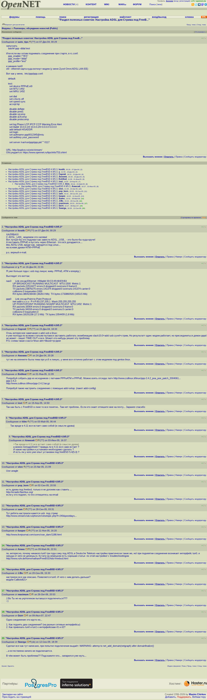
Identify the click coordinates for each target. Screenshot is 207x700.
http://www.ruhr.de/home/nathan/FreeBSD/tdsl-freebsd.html (37, 558)
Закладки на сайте (12, 694)
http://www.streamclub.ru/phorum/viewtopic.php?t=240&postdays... (41, 516)
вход (176, 1)
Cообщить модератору (195, 157)
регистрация (185, 1)
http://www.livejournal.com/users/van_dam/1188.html (34, 534)
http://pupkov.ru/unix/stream (27, 150)
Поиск (152, 4)
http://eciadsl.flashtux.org (19, 492)
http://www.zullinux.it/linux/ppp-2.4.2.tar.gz (28, 383)
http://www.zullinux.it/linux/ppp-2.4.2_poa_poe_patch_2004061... (147, 378)
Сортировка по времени (191, 218)
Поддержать (184, 697)
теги (159, 4)
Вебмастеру (199, 697)
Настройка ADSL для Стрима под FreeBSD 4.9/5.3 (32, 169)
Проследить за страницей (16, 697)
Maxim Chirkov (197, 694)
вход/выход (159, 17)
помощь (40, 17)
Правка (178, 157)
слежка (189, 17)
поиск (62, 17)
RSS (204, 218)
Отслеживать (200, 32)
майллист (125, 17)
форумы (14, 17)
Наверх (178, 257)
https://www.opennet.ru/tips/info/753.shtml (45, 152)
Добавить (170, 697)
